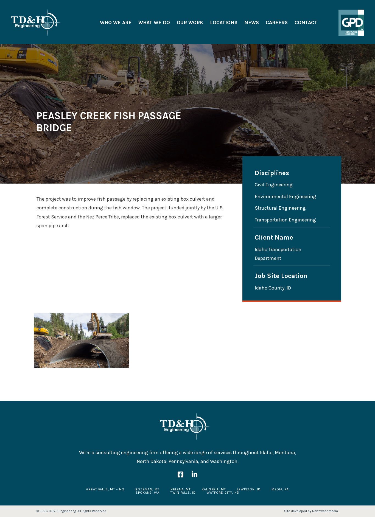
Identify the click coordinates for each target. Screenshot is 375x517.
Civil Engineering (274, 185)
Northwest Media (325, 511)
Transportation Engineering (285, 220)
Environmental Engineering (285, 196)
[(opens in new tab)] (351, 22)
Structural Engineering (280, 208)
